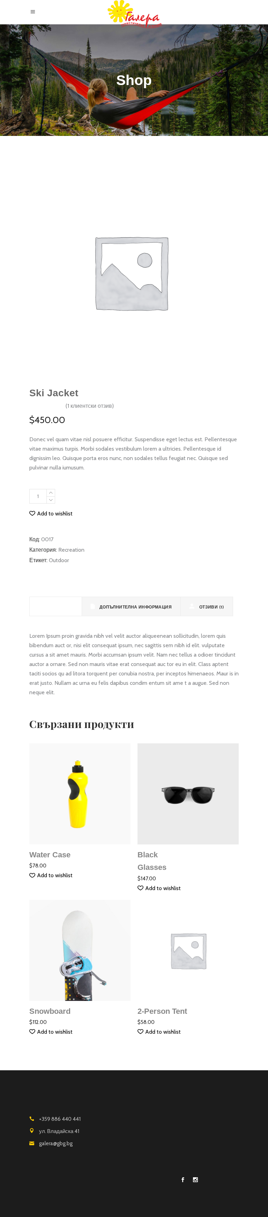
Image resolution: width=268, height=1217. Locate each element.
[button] (51, 513)
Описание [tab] (59, 606)
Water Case (49, 854)
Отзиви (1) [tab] (211, 607)
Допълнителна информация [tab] (135, 607)
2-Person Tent (162, 1011)
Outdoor (59, 560)
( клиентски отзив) (90, 406)
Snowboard (49, 1011)
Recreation (71, 549)
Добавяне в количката (116, 496)
